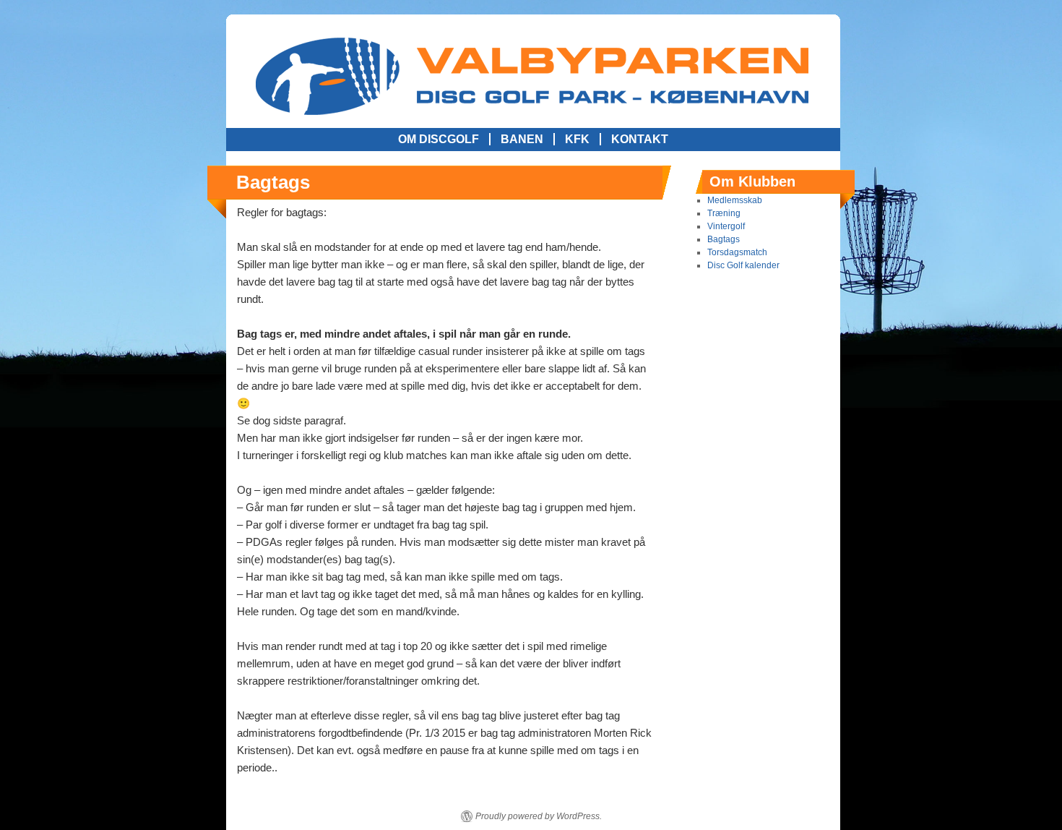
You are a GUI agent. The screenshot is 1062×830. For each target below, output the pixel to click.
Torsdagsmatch (737, 252)
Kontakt (639, 139)
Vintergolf (726, 226)
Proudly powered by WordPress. (538, 816)
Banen (522, 139)
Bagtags (723, 239)
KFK (577, 139)
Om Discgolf (438, 139)
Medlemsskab (734, 200)
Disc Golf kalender (743, 265)
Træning (724, 213)
